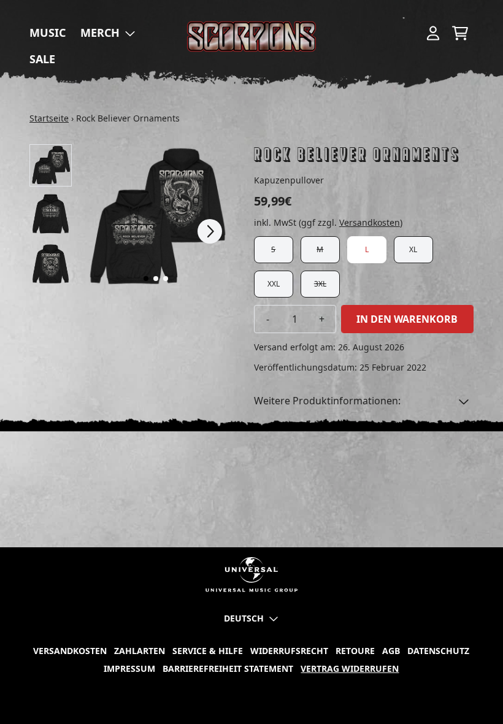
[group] (50, 165)
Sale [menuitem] (42, 59)
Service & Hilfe (207, 651)
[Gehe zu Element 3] (165, 278)
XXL (273, 284)
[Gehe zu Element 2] (155, 278)
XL (413, 249)
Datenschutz (438, 651)
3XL (320, 284)
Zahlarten (139, 651)
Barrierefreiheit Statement (228, 668)
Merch (100, 32)
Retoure (355, 651)
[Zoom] (156, 217)
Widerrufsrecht (289, 651)
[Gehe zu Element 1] (146, 278)
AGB (391, 651)
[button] (364, 400)
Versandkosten (369, 222)
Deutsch (244, 618)
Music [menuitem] (47, 32)
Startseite (49, 118)
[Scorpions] (251, 36)
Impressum (129, 668)
